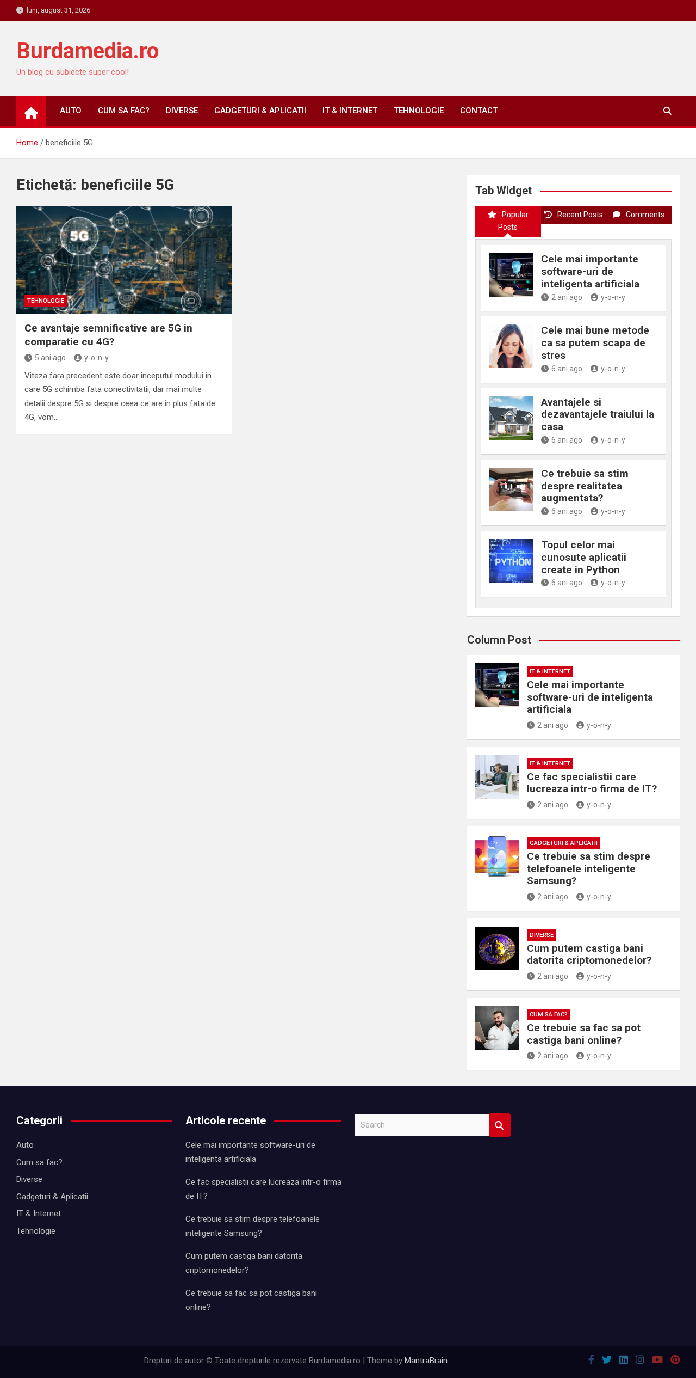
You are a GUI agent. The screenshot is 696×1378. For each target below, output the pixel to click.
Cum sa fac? (124, 110)
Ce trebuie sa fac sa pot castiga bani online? (584, 1033)
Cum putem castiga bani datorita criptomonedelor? (589, 954)
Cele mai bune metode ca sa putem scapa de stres (595, 343)
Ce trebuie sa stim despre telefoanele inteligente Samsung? (588, 868)
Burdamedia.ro (87, 51)
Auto (71, 110)
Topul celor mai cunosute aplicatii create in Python (583, 557)
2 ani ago (566, 297)
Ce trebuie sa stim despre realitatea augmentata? (585, 486)
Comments (645, 214)
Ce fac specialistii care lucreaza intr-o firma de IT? (592, 782)
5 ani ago (50, 357)
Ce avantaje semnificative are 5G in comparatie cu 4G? (108, 335)
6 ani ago (566, 368)
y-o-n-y (96, 357)
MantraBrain (426, 1360)
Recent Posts (580, 214)
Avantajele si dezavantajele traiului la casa (597, 414)
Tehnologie (419, 110)
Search (500, 1125)
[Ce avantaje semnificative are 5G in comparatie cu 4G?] (124, 260)
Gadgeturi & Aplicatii (260, 110)
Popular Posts (513, 221)
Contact (479, 110)
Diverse (182, 110)
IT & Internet (349, 110)
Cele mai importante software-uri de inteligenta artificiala (590, 271)
